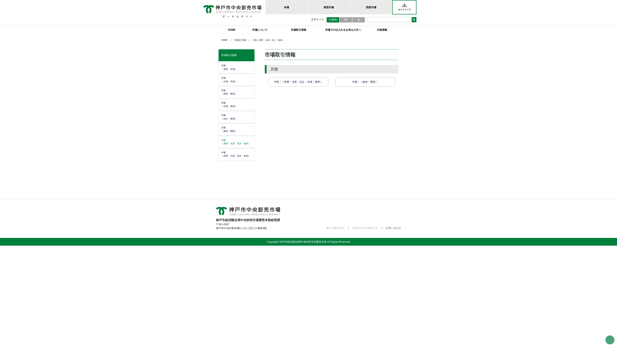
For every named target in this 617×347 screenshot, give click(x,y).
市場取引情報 (298, 29)
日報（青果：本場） (229, 67)
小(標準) (333, 19)
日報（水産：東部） (229, 105)
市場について (260, 29)
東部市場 (329, 7)
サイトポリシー (335, 228)
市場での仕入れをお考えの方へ (343, 29)
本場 (286, 7)
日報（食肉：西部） (229, 129)
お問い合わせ (393, 228)
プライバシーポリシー (365, 228)
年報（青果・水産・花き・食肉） (235, 154)
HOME (232, 29)
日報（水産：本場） (229, 80)
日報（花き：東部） (229, 117)
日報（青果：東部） (229, 92)
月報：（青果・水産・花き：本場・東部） (298, 81)
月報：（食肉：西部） (365, 81)
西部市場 (371, 7)
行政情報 (382, 29)
